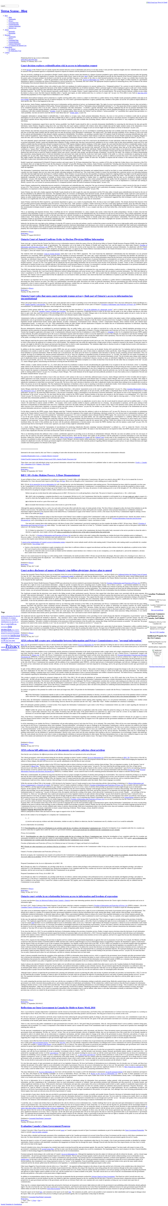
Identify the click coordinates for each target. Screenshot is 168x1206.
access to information (7, 616)
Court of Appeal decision (52, 254)
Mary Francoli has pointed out (133, 1067)
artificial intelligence (9, 621)
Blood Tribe (35, 766)
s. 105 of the (86, 1054)
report (62, 1130)
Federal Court (99, 437)
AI (14, 616)
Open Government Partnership (134, 1130)
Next (34, 1200)
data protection (6, 628)
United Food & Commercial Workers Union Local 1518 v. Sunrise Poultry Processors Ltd (48, 459)
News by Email (162, 2)
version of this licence (44, 1044)
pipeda (3, 647)
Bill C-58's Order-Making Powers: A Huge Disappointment (50, 475)
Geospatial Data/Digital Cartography (40, 1118)
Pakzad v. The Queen (42, 464)
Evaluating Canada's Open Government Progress (45, 1126)
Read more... (25, 233)
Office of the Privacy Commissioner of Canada (75, 437)
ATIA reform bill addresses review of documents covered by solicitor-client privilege (63, 750)
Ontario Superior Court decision (35, 304)
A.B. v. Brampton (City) (28, 464)
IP (4, 640)
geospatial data (5, 635)
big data (12, 622)
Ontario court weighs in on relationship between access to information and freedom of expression (69, 896)
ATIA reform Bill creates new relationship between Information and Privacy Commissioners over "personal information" (81, 640)
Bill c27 (3, 624)
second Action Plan (48, 1149)
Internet (12, 638)
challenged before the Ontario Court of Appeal (132, 574)
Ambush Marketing (6, 620)
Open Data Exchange (53, 1188)
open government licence (40, 1042)
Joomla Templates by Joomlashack (11, 1204)
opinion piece (25, 1159)
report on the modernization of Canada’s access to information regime (43, 542)
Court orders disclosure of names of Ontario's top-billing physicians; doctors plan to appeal (66, 570)
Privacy (13, 646)
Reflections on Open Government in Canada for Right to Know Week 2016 (58, 1007)
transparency (13, 650)
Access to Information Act (95, 757)
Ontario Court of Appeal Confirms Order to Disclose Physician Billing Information (62, 239)
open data (9, 640)
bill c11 (16, 622)
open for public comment (39, 1132)
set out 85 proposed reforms (114, 1072)
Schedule (111, 332)
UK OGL (63, 1042)
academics (43, 759)
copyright (10, 624)
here (145, 249)
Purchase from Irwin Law (157, 666)
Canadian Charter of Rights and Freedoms (52, 311)
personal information (14, 642)
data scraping (15, 630)
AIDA (16, 616)
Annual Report (128, 797)
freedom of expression (7, 633)
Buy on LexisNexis (157, 610)
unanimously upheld (67, 576)
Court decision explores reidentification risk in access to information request (59, 65)
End (39, 1200)
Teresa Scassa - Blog (14, 11)
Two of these (36, 544)
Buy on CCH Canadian (157, 632)
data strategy (4, 631)
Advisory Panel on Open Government (103, 1176)
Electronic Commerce (13, 631)
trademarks (5, 650)
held (33, 923)
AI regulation (12, 618)
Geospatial (16, 633)
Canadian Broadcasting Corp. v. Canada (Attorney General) (39, 456)
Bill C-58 (24, 645)
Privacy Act (131, 769)
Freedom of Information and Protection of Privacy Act (118, 304)
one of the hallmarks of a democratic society (98, 309)
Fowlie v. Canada (141, 462)
